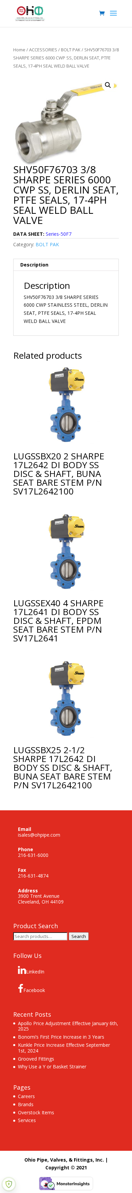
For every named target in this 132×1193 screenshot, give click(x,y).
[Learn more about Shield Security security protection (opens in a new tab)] (9, 1184)
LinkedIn (35, 971)
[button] (108, 85)
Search (78, 936)
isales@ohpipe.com (39, 835)
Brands (26, 1104)
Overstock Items (36, 1112)
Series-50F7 (58, 234)
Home (19, 50)
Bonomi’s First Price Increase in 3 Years (61, 1037)
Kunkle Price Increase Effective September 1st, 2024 (64, 1048)
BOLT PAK (71, 50)
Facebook (34, 990)
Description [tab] (34, 264)
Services (27, 1120)
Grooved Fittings (36, 1059)
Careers (26, 1096)
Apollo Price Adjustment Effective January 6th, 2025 (68, 1026)
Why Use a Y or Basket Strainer (52, 1066)
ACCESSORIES (43, 50)
